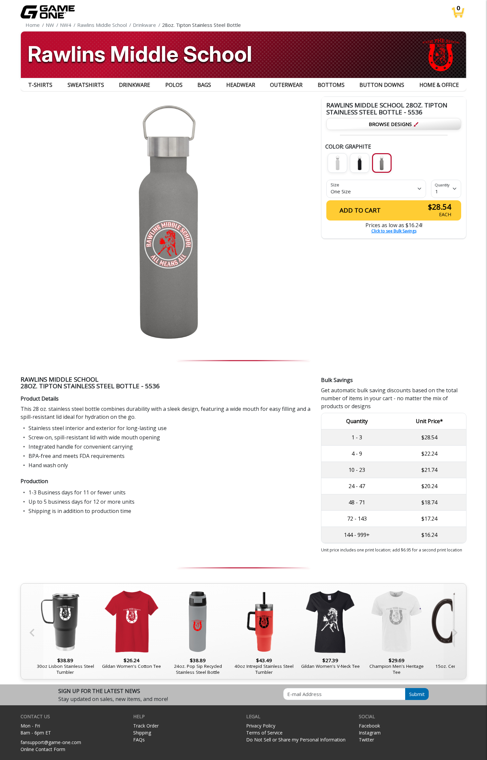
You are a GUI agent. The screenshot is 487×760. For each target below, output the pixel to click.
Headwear (240, 85)
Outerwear (286, 85)
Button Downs (381, 85)
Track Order (146, 726)
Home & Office (439, 85)
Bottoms (331, 85)
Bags (204, 85)
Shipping (142, 732)
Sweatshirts (86, 85)
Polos (174, 85)
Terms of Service (264, 732)
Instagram (370, 732)
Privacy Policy (260, 726)
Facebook (369, 726)
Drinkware (134, 85)
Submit (417, 694)
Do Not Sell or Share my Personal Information (296, 739)
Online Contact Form (43, 749)
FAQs (139, 739)
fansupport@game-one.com (51, 742)
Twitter (366, 739)
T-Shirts (40, 85)
